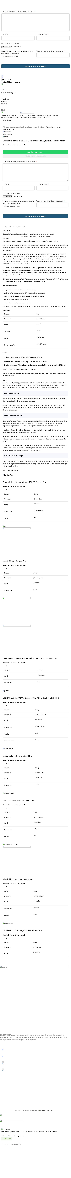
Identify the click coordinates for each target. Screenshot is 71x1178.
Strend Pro (37, 504)
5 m (39, 682)
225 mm (36, 908)
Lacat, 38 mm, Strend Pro (14, 561)
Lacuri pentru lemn (53, 127)
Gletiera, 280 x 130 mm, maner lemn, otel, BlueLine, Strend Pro (31, 698)
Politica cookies (5, 1102)
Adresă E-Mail (43, 184)
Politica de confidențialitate (9, 1092)
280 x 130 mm (39, 726)
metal (35, 914)
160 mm (36, 829)
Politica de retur (5, 1096)
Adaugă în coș (16, 1144)
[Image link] (11, 1117)
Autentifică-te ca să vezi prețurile (14, 145)
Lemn (37, 740)
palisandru (40, 337)
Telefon (6, 184)
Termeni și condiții (6, 1089)
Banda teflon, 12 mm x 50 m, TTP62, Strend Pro (24, 482)
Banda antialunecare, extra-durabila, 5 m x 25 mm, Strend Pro (30, 658)
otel (36, 733)
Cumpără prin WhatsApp (35, 152)
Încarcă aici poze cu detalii (11, 193)
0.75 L (39, 330)
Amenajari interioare (20, 127)
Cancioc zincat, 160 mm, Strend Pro (19, 800)
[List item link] (34, 1062)
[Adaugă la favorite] (10, 478)
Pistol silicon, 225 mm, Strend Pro (18, 879)
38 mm (35, 589)
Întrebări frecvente (6, 1086)
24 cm (37, 784)
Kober (39, 324)
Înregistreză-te (35, 107)
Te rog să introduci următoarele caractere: (50, 201)
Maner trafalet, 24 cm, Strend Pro (17, 756)
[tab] (24, 236)
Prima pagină (7, 127)
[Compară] (5, 478)
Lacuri (43, 127)
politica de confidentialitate (13, 206)
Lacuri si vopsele (34, 127)
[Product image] (17, 541)
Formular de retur (5, 1099)
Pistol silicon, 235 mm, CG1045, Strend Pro (22, 930)
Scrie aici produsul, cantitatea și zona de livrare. (20, 161)
